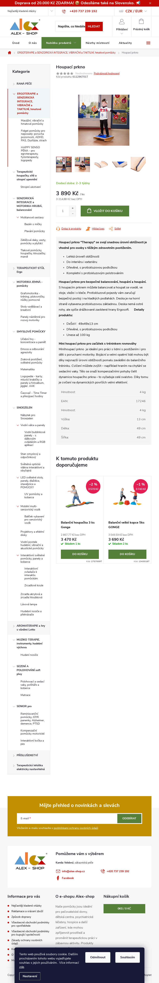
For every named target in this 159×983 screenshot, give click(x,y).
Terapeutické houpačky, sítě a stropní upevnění (27, 175)
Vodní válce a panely (33, 425)
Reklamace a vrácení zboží (27, 911)
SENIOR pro (24, 706)
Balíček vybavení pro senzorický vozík (34, 520)
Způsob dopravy (21, 917)
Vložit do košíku (108, 211)
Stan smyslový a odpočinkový (30, 455)
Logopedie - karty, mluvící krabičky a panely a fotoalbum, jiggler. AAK (32, 381)
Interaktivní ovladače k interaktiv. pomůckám (31, 573)
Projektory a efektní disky (32, 533)
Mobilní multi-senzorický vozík (30, 507)
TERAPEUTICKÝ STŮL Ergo (31, 270)
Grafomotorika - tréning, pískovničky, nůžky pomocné (33, 297)
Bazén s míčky (33, 224)
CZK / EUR (134, 11)
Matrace (25, 695)
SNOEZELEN (24, 407)
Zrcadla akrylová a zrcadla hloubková (31, 595)
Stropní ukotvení (31, 187)
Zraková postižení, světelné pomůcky (31, 361)
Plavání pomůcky (34, 231)
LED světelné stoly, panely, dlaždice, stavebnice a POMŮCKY (32, 482)
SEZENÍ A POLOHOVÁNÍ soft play (28, 670)
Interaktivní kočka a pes (32, 742)
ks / (124, 908)
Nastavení (30, 976)
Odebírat (129, 818)
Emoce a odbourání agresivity (32, 350)
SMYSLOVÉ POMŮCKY (31, 331)
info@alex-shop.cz (73, 871)
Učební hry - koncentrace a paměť (33, 340)
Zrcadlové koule (33, 585)
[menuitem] (16, 43)
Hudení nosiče (29, 655)
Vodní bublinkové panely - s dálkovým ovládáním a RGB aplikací (34, 438)
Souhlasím (127, 957)
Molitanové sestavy (32, 217)
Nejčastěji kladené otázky (22, 11)
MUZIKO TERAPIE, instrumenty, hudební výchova (29, 643)
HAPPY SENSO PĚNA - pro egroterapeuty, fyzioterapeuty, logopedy (30, 154)
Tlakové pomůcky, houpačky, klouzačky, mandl (33, 253)
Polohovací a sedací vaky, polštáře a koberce (32, 685)
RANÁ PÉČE (24, 84)
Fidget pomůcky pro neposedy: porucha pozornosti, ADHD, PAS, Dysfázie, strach (34, 135)
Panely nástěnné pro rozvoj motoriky (33, 318)
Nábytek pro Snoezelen (28, 416)
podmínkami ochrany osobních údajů (76, 828)
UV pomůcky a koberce (33, 495)
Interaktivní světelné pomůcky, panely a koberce (33, 558)
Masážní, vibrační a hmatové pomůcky (32, 122)
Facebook (68, 878)
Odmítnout (97, 957)
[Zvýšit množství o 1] (72, 208)
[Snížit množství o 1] (72, 213)
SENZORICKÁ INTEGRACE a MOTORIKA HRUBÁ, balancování (29, 204)
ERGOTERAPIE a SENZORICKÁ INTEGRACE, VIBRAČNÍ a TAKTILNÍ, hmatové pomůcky (29, 103)
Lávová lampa (29, 604)
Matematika (28, 369)
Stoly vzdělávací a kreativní (31, 308)
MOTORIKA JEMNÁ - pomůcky (29, 284)
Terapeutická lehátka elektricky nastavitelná (31, 767)
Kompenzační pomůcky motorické (32, 732)
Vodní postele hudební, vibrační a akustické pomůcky (32, 545)
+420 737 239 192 (118, 871)
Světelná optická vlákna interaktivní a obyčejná (32, 467)
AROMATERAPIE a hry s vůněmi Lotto (31, 627)
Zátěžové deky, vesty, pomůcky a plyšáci (33, 241)
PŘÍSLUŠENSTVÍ (27, 755)
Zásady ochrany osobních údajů (26, 941)
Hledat (94, 26)
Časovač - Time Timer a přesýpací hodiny (34, 394)
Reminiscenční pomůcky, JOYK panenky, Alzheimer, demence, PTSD (32, 718)
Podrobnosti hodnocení (106, 73)
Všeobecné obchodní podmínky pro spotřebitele (30, 924)
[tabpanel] (80, 520)
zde (21, 967)
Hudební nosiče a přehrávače (31, 612)
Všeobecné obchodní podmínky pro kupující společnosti (30, 933)
